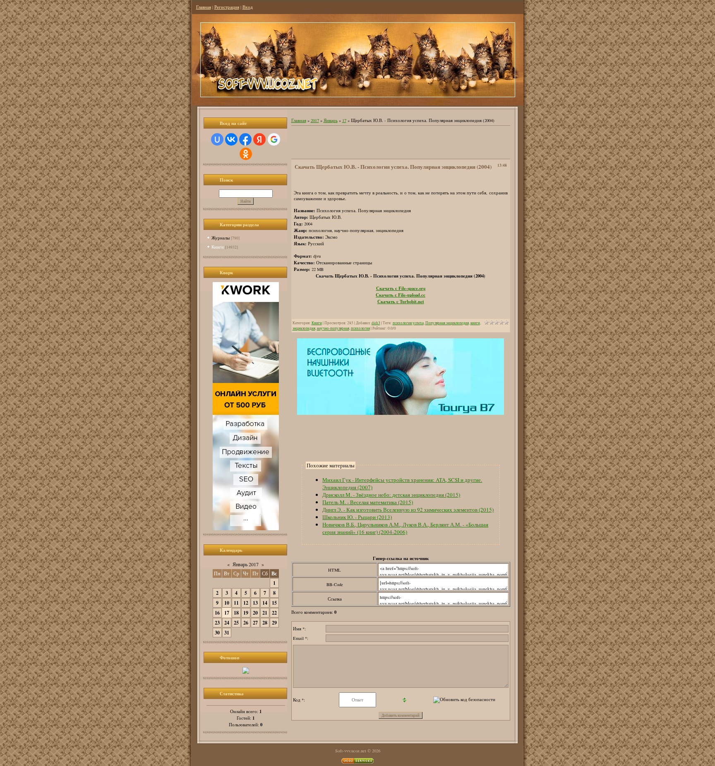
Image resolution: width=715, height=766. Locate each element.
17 (226, 612)
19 (245, 612)
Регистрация (226, 7)
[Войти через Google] (274, 139)
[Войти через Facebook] (245, 139)
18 (236, 612)
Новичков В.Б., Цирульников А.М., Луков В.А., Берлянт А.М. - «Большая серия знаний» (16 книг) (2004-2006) (405, 528)
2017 (315, 120)
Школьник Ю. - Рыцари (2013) (357, 517)
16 (217, 612)
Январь (331, 120)
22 (274, 612)
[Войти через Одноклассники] (246, 154)
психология (360, 328)
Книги (217, 247)
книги (475, 323)
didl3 (376, 323)
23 (217, 622)
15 (274, 602)
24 (226, 622)
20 (255, 612)
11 (236, 602)
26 (245, 622)
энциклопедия (304, 328)
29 (274, 622)
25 (236, 622)
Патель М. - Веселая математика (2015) (367, 502)
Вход (247, 7)
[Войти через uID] (217, 139)
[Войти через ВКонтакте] (231, 139)
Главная (203, 7)
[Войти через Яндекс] (259, 139)
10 (226, 602)
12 (245, 602)
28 (264, 622)
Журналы (220, 238)
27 (255, 622)
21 (264, 612)
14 (264, 602)
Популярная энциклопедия (447, 323)
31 (226, 632)
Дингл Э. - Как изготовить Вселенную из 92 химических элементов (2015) (408, 509)
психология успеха (408, 323)
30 (217, 632)
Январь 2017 (246, 564)
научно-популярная (333, 328)
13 (255, 602)
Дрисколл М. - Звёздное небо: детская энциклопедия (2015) (391, 494)
